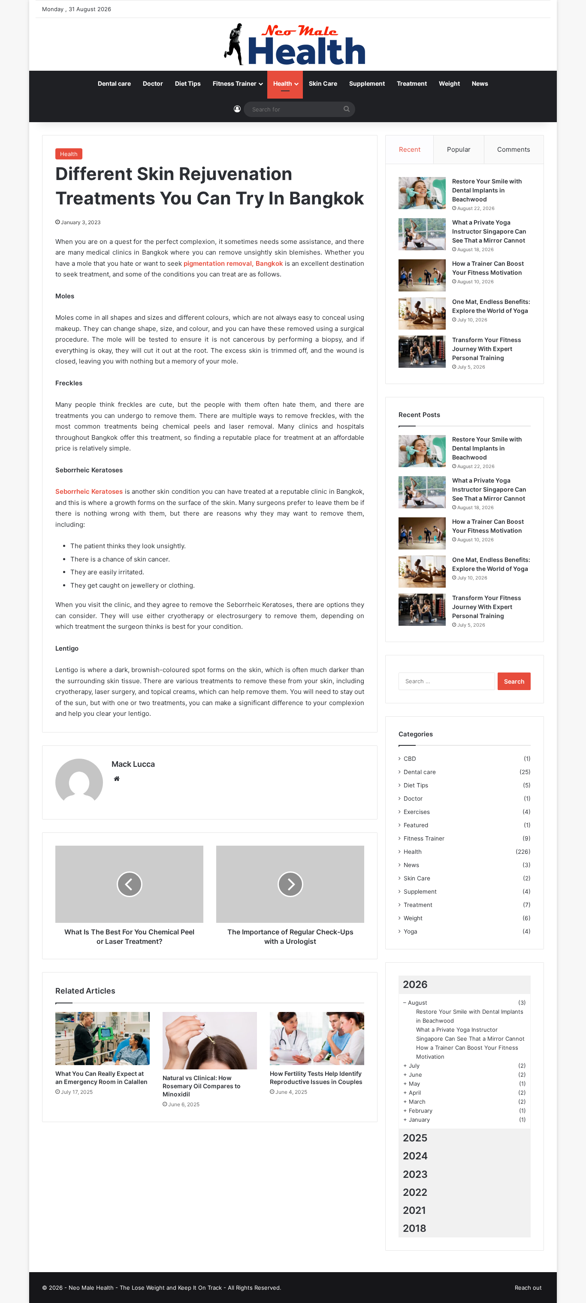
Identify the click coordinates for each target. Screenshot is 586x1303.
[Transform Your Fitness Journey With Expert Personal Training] (422, 352)
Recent (409, 149)
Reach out (528, 1287)
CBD (410, 758)
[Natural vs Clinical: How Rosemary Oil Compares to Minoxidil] (210, 1040)
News (480, 83)
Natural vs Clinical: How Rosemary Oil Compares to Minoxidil (202, 1086)
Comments (513, 149)
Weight (449, 83)
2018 (414, 1228)
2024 (415, 1156)
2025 (415, 1138)
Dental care (114, 83)
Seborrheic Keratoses (89, 491)
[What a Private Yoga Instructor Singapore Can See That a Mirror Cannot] (422, 234)
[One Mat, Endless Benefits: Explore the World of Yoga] (422, 313)
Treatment (412, 83)
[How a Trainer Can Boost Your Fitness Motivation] (422, 275)
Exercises (417, 811)
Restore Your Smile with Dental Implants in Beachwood (487, 190)
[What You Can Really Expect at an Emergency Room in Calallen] (102, 1038)
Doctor (153, 83)
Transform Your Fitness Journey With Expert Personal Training (486, 348)
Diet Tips (188, 83)
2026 (415, 985)
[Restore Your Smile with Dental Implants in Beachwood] (422, 193)
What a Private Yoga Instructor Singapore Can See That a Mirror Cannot (489, 231)
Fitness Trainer (235, 83)
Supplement (367, 83)
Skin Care (323, 83)
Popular (459, 149)
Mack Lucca (133, 764)
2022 (415, 1192)
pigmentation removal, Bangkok (233, 263)
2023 (415, 1174)
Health (282, 83)
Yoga (410, 931)
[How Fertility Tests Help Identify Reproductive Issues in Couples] (317, 1038)
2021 (414, 1210)
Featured (416, 825)
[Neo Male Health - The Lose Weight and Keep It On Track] (293, 44)
